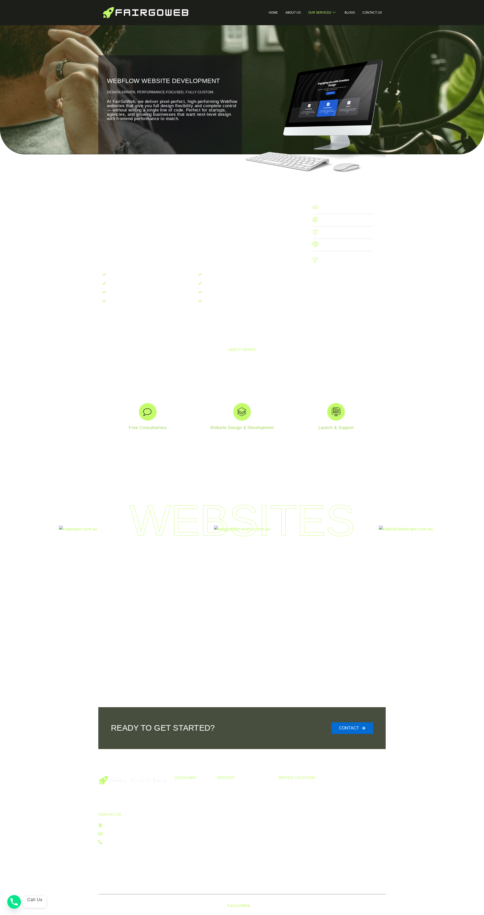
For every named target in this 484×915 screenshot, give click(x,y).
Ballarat (357, 837)
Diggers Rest (291, 844)
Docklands (288, 823)
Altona (284, 788)
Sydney (357, 809)
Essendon (288, 851)
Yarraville (323, 795)
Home (273, 12)
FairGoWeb (238, 905)
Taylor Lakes (327, 816)
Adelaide (358, 823)
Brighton (286, 816)
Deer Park (324, 830)
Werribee (323, 851)
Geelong (358, 830)
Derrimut (287, 795)
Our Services (319, 12)
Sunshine (287, 866)
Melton (285, 830)
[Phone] (14, 902)
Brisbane (359, 816)
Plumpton (287, 837)
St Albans (323, 866)
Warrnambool (363, 844)
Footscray (360, 795)
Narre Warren (363, 851)
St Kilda (286, 809)
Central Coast (364, 858)
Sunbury (322, 880)
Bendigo (322, 873)
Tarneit (321, 858)
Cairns (356, 866)
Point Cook (289, 858)
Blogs (350, 12)
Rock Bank (325, 809)
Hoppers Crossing (323, 841)
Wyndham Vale (365, 802)
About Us (293, 12)
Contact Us (372, 12)
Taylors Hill (325, 788)
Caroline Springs (330, 823)
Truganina (360, 788)
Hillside (321, 802)
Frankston (288, 873)
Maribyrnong (290, 802)
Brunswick (288, 880)
